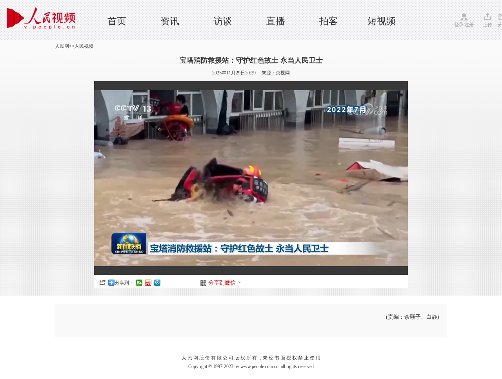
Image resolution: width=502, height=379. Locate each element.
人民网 (62, 46)
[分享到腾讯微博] (157, 283)
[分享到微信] (139, 283)
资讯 (169, 21)
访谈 (222, 21)
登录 (459, 24)
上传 (487, 24)
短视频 (381, 21)
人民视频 (84, 46)
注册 (469, 24)
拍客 (328, 21)
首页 (116, 21)
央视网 (283, 73)
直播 (275, 21)
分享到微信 (222, 283)
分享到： (124, 282)
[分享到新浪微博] (148, 283)
